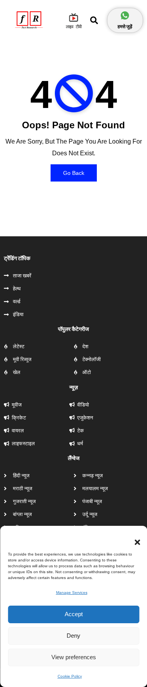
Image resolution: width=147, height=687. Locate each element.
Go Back (73, 173)
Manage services (71, 592)
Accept (74, 614)
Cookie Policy (70, 676)
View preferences (73, 657)
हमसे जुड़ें (125, 26)
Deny (73, 635)
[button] (133, 537)
